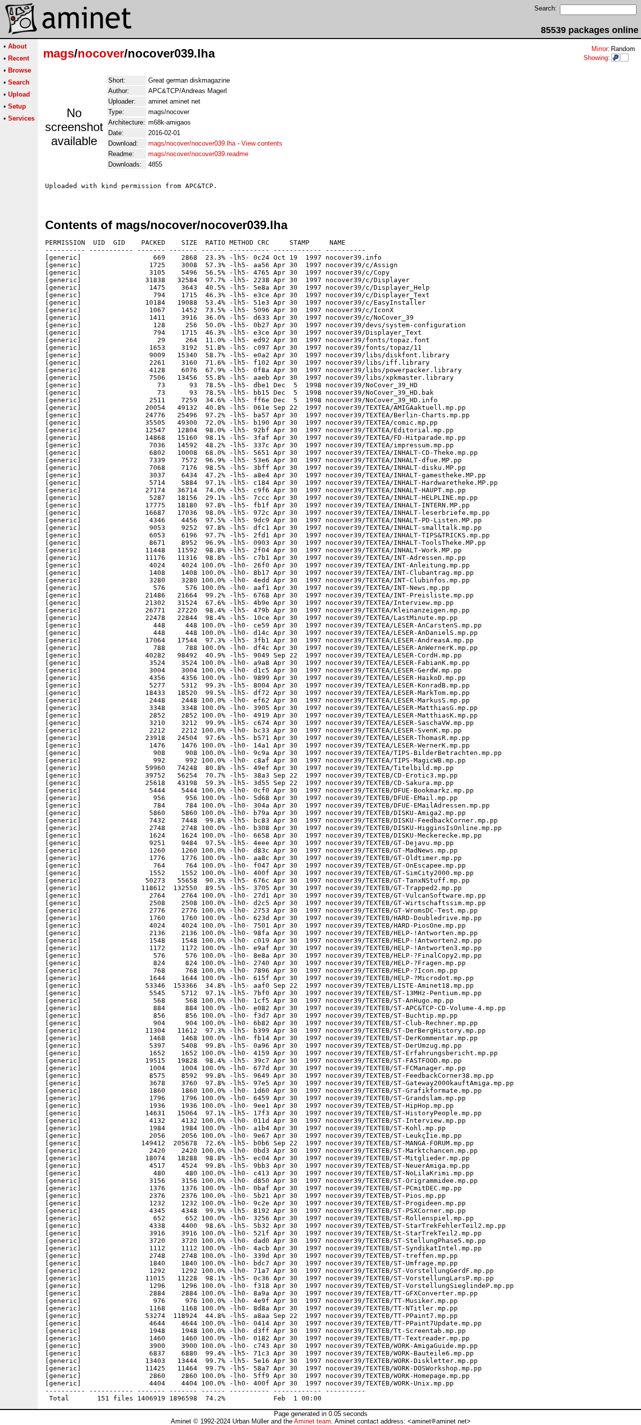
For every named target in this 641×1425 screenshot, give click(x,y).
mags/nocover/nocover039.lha (191, 143)
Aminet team (312, 1421)
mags (58, 53)
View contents (261, 143)
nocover (101, 53)
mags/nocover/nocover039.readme (198, 154)
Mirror (599, 49)
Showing (595, 58)
